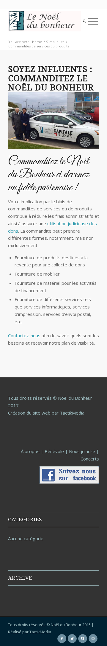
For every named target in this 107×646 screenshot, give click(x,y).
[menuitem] (84, 21)
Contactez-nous (24, 335)
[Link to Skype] (82, 638)
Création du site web (29, 413)
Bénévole (54, 451)
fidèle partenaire (45, 187)
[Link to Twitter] (72, 638)
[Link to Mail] (93, 638)
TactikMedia (40, 631)
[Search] (84, 21)
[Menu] (93, 21)
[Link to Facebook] (61, 638)
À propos (30, 451)
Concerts (90, 459)
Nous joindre (82, 451)
